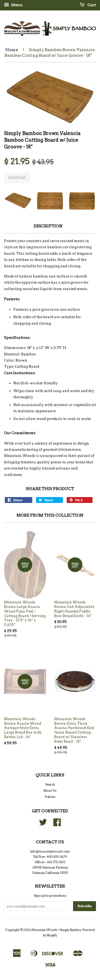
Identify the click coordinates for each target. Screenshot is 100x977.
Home (11, 49)
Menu (16, 5)
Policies (50, 797)
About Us (50, 790)
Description (48, 226)
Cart (91, 5)
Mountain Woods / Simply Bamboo (56, 930)
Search (50, 784)
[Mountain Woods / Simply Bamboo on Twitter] (43, 824)
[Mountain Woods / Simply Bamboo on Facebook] (57, 824)
